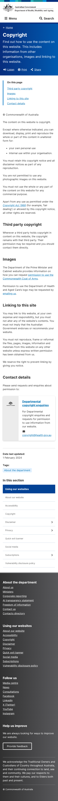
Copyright (10, 513)
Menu (12, 18)
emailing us (9, 293)
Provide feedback (17, 746)
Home (9, 27)
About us (8, 587)
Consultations (11, 691)
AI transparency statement (18, 600)
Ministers (8, 591)
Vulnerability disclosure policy (20, 563)
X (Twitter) (9, 704)
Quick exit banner (14, 538)
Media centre (10, 683)
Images (11, 93)
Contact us (9, 609)
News (6, 687)
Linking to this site (18, 98)
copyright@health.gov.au (36, 435)
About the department (17, 470)
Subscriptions (12, 555)
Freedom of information (17, 604)
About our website (14, 497)
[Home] (29, 8)
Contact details (16, 103)
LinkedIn (8, 700)
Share (37, 69)
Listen (10, 69)
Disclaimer (10, 522)
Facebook (8, 696)
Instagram (8, 713)
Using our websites (17, 489)
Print (24, 69)
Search (49, 18)
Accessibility (11, 505)
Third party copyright (19, 88)
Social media (11, 546)
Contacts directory (14, 613)
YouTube (8, 709)
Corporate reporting (15, 596)
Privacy (9, 530)
